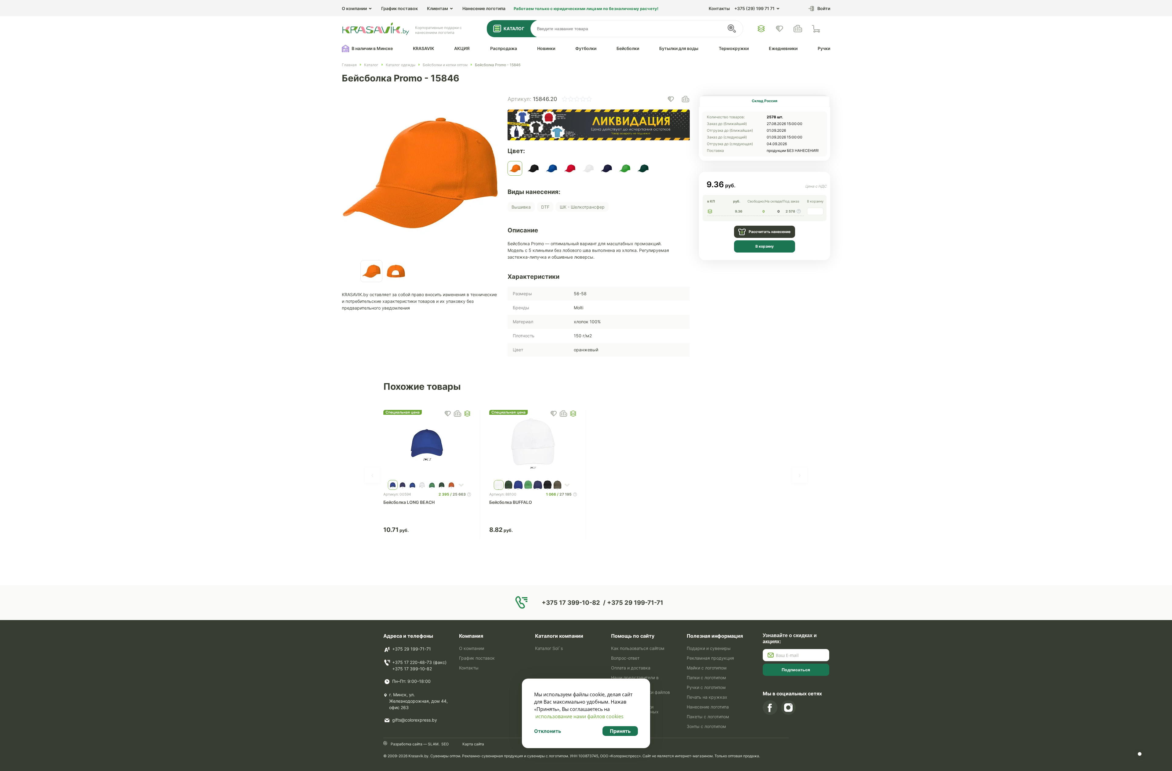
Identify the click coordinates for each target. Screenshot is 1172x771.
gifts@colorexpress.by (414, 720)
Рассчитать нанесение (769, 231)
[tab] (764, 101)
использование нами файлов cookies (579, 716)
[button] (671, 99)
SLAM (433, 744)
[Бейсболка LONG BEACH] (427, 443)
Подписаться (796, 669)
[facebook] (770, 707)
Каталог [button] (514, 28)
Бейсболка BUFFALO (510, 502)
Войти (823, 8)
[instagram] (788, 707)
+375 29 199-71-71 (411, 648)
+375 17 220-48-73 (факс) (419, 662)
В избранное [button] (447, 413)
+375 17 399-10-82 (412, 668)
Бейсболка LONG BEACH (409, 502)
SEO (445, 744)
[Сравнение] (798, 28)
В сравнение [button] (457, 413)
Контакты (719, 8)
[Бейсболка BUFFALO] (533, 443)
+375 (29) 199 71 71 (754, 8)
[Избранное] (761, 28)
